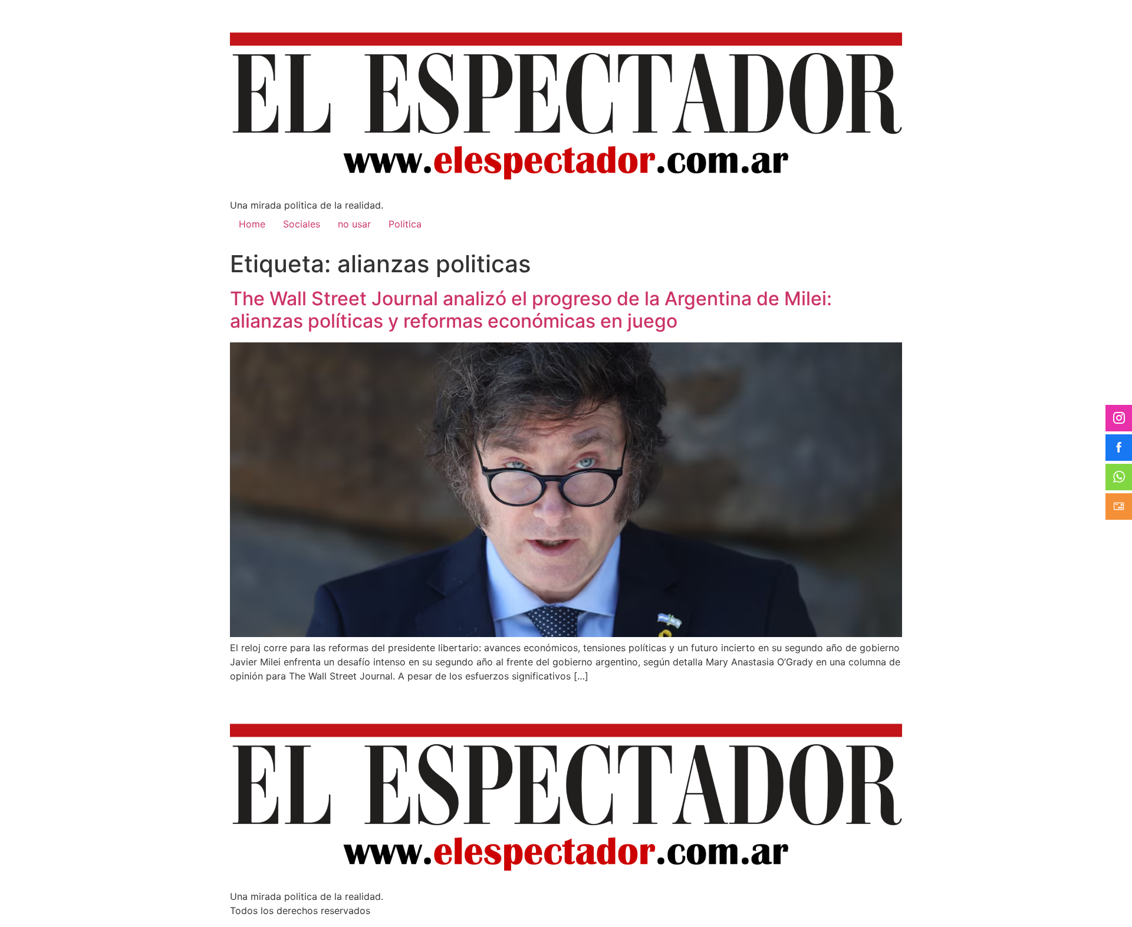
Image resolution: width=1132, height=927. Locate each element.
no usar (354, 224)
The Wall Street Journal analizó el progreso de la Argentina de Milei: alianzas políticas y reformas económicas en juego (531, 309)
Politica (405, 224)
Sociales (301, 224)
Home (252, 224)
